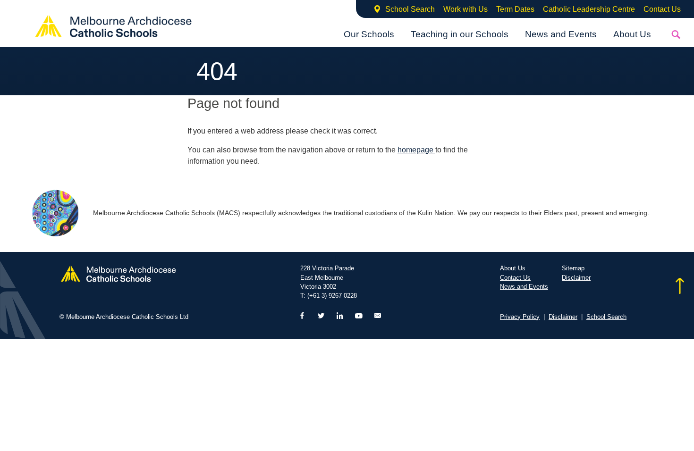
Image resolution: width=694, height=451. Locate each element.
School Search (410, 9)
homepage (416, 150)
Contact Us (662, 9)
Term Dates (515, 9)
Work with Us (465, 9)
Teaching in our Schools (459, 34)
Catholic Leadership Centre (589, 9)
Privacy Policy (520, 316)
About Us (632, 34)
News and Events (561, 34)
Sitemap (573, 268)
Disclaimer (576, 277)
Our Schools (369, 34)
